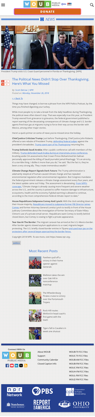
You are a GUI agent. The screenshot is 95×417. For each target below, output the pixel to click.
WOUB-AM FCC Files (79, 359)
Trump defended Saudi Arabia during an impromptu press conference (53, 153)
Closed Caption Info (47, 363)
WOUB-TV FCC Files (78, 351)
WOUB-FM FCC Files (78, 363)
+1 (2, 81)
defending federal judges (65, 141)
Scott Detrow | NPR (24, 90)
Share (2, 84)
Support (41, 355)
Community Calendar (48, 359)
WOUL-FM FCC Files (78, 375)
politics (16, 242)
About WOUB (44, 351)
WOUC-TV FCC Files (78, 355)
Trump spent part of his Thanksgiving (52, 144)
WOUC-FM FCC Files (78, 367)
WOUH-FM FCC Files (79, 371)
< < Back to (17, 98)
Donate (47, 11)
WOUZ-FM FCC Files (78, 379)
